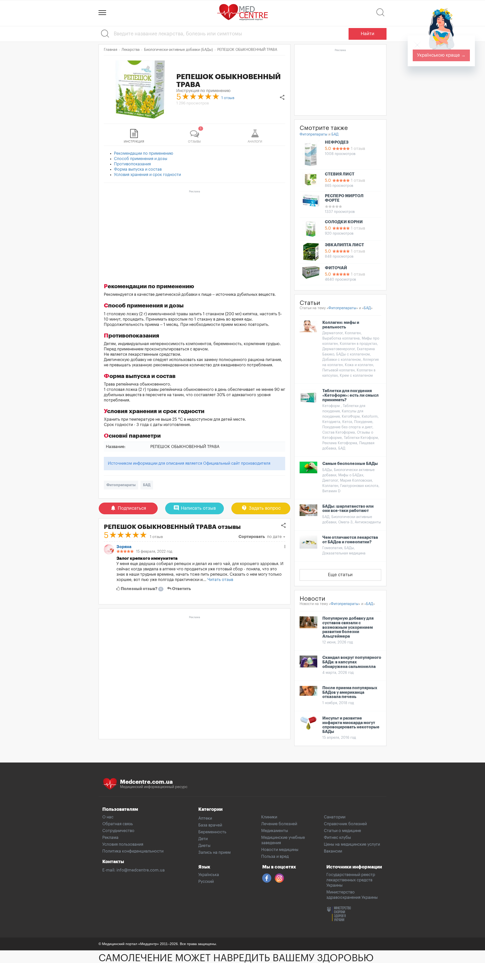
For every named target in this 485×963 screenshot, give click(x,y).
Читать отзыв (220, 580)
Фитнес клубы (337, 838)
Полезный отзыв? (141, 589)
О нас (107, 817)
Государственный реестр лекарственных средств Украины (350, 880)
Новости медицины (279, 850)
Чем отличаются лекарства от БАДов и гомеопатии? (350, 539)
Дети (203, 839)
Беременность (212, 832)
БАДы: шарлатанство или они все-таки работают (348, 508)
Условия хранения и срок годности (147, 175)
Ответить (181, 589)
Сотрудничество (118, 831)
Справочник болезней (345, 824)
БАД (147, 485)
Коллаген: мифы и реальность (340, 325)
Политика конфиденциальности (132, 851)
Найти (367, 33)
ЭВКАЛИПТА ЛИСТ (344, 245)
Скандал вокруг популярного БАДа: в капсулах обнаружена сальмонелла (351, 662)
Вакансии (333, 851)
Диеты (204, 846)
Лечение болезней (279, 824)
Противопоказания (132, 164)
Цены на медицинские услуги (352, 844)
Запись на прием (214, 852)
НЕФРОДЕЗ (337, 142)
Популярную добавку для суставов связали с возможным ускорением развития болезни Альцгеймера (348, 627)
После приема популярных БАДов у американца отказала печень (349, 692)
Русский (206, 882)
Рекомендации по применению (143, 153)
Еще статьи (340, 574)
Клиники (269, 817)
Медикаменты (274, 831)
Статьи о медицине (342, 831)
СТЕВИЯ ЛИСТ (339, 174)
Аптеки (205, 818)
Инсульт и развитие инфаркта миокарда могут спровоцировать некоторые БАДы (350, 725)
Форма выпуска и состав (138, 169)
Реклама (110, 838)
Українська (208, 875)
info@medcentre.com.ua (140, 870)
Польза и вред (275, 857)
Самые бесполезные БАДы (350, 464)
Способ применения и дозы (140, 159)
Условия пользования (122, 844)
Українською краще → (441, 55)
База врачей (210, 825)
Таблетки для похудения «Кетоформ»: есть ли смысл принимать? (350, 395)
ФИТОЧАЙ (336, 268)
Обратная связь (117, 824)
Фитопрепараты (121, 485)
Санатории (334, 817)
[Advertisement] (194, 230)
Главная (110, 50)
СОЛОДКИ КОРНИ (344, 222)
